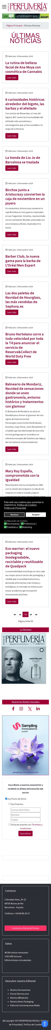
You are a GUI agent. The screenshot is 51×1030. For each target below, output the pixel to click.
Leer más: (11, 77)
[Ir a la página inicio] (14, 614)
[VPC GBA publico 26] (25, 15)
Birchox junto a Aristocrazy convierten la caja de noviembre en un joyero (25, 196)
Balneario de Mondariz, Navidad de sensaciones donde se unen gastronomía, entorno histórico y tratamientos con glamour (24, 395)
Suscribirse (25, 833)
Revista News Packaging (22, 1001)
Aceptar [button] (36, 515)
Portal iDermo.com (19, 993)
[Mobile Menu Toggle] (4, 7)
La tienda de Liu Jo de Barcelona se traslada (22, 159)
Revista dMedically (19, 997)
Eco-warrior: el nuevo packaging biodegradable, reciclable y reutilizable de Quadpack (24, 557)
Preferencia (29, 524)
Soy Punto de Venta (17, 798)
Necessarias (13, 524)
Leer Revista (24, 664)
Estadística (12, 527)
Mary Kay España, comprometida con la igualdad (22, 475)
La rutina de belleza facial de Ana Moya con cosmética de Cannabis (23, 67)
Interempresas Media (29, 1005)
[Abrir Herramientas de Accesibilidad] (44, 1023)
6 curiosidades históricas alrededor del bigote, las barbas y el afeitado (24, 104)
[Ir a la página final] (36, 614)
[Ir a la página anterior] (20, 614)
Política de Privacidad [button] (15, 508)
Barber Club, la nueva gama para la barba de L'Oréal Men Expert (23, 260)
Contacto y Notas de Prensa (25, 928)
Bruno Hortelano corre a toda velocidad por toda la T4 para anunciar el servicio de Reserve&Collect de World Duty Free (24, 345)
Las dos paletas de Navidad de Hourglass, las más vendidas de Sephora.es (23, 300)
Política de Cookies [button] (27, 505)
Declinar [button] (14, 515)
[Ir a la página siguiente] (31, 614)
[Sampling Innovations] (25, 745)
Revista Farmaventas (20, 989)
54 (25, 614)
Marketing (27, 527)
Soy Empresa (17, 804)
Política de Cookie (32, 1024)
